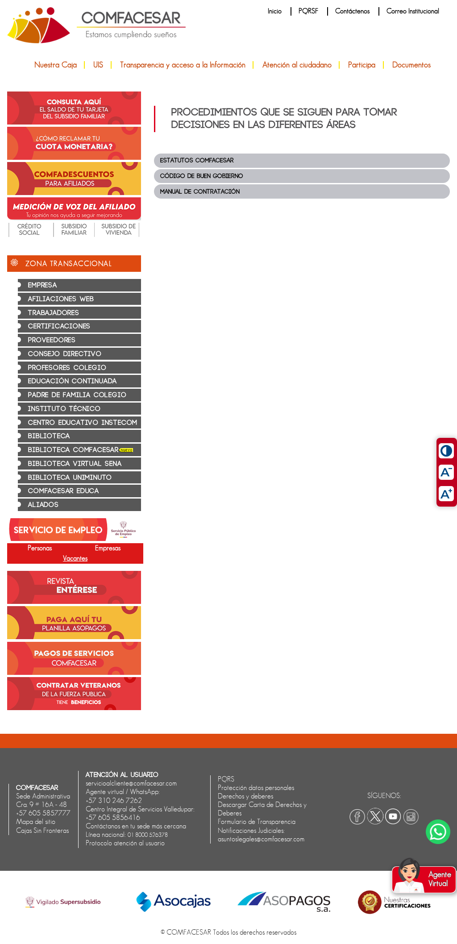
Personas (40, 548)
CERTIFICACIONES (59, 326)
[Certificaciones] (394, 915)
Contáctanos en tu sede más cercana (136, 826)
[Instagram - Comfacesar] (411, 822)
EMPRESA (42, 285)
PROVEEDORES (52, 340)
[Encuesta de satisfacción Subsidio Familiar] (74, 235)
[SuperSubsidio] (63, 912)
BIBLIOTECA (49, 436)
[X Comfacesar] (375, 822)
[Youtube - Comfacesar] (393, 822)
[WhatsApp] (438, 831)
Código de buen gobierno (201, 176)
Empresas (107, 548)
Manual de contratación (200, 191)
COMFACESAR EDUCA (63, 491)
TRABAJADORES (53, 313)
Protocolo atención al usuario (125, 843)
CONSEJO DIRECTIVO (65, 354)
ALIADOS (43, 505)
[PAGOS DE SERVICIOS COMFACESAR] (74, 673)
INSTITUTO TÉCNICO (64, 409)
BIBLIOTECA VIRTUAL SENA (74, 464)
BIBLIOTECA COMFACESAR (73, 450)
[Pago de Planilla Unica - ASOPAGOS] (74, 637)
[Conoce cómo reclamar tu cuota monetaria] (74, 158)
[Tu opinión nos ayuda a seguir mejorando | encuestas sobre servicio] (74, 218)
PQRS (226, 779)
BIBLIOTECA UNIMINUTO (70, 478)
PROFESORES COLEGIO (67, 368)
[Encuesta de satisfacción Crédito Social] (29, 235)
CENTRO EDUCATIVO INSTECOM (82, 423)
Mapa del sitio (35, 822)
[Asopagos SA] (283, 910)
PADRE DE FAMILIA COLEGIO (77, 395)
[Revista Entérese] (74, 602)
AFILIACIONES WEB (61, 299)
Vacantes (75, 558)
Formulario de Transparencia (256, 822)
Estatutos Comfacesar (197, 160)
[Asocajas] (173, 910)
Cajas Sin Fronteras (42, 831)
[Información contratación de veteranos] (74, 708)
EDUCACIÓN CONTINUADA (72, 381)
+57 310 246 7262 (114, 801)
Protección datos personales (256, 788)
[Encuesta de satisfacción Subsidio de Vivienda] (118, 235)
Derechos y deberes (245, 796)
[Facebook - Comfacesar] (357, 822)
